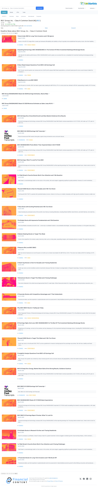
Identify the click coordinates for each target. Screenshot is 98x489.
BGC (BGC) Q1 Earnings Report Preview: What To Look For (35, 415)
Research (73, 28)
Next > (16, 33)
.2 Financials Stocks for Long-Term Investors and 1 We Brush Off (37, 457)
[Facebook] (83, 480)
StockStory (21, 44)
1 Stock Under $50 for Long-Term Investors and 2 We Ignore (35, 36)
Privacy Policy (50, 481)
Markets (4, 12)
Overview (11, 16)
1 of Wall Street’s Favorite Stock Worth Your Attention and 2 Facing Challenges (41, 444)
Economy (29, 44)
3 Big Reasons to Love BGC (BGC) (27, 80)
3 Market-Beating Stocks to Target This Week (31, 234)
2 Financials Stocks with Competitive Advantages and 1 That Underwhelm (39, 294)
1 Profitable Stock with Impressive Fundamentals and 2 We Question (38, 220)
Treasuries (38, 16)
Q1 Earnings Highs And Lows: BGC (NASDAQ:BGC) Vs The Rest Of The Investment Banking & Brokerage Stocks (51, 323)
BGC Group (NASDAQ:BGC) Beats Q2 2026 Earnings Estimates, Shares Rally (26, 93)
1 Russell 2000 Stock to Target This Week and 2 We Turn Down (36, 338)
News (17, 16)
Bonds (29, 302)
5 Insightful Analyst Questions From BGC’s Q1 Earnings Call (35, 353)
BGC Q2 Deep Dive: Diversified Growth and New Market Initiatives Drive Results (41, 116)
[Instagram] (90, 480)
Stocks (11, 12)
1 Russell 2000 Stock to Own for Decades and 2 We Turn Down (36, 189)
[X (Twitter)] (80, 480)
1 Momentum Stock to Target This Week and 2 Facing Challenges (37, 278)
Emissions (33, 44)
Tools (24, 12)
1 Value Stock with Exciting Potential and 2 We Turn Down (35, 206)
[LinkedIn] (87, 480)
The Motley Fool (22, 139)
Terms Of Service (59, 481)
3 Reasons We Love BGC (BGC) (26, 247)
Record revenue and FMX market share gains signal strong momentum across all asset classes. (41, 136)
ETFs (18, 12)
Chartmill (5, 98)
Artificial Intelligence (31, 155)
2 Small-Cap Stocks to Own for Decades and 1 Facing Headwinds (37, 262)
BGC (38, 20)
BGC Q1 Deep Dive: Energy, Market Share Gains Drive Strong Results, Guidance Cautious (44, 368)
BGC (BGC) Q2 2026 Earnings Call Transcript (31, 131)
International (31, 16)
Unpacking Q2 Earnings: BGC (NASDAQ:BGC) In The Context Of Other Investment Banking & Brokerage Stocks (51, 49)
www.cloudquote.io (53, 478)
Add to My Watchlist (28, 25)
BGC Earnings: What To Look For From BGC (30, 160)
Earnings (29, 75)
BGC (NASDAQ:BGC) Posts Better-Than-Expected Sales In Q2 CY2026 (38, 145)
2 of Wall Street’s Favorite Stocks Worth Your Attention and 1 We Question (39, 175)
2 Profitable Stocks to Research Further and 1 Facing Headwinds (36, 430)
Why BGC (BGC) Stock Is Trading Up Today (30, 308)
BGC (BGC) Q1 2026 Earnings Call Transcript (31, 386)
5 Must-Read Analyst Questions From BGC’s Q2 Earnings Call (36, 65)
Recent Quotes (69, 8)
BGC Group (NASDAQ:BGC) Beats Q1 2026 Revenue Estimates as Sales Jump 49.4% (28, 103)
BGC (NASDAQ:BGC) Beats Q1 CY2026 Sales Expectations (35, 400)
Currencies (23, 16)
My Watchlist (81, 8)
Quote (20, 28)
